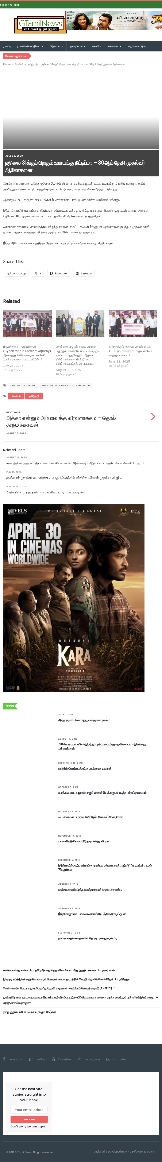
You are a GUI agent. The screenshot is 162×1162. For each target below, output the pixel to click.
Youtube (119, 1059)
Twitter (40, 1059)
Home (7, 64)
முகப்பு (7, 46)
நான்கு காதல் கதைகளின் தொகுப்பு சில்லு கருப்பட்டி (87, 938)
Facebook (14, 1059)
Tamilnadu (83, 385)
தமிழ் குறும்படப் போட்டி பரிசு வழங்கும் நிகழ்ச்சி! (29, 1012)
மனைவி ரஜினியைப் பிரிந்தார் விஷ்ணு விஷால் (83, 841)
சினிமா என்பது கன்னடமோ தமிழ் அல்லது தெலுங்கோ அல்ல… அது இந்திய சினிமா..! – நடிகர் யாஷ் (59, 970)
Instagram (91, 1059)
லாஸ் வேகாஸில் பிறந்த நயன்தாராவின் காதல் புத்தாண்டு (90, 890)
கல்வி (95, 46)
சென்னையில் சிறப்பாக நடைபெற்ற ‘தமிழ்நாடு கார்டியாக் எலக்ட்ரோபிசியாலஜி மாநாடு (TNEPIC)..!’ (59, 988)
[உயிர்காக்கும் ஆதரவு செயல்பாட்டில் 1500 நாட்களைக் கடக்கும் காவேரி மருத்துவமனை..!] (133, 323)
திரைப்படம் (76, 46)
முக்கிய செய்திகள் (29, 46)
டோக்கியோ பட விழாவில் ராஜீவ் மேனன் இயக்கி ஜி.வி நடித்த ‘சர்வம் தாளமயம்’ (102, 793)
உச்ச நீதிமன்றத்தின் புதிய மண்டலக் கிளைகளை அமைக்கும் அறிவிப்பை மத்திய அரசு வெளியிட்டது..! (75, 463)
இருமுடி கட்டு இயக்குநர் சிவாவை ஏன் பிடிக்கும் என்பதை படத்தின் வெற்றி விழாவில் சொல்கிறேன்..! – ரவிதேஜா (66, 979)
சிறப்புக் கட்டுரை (137, 46)
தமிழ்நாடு (33, 64)
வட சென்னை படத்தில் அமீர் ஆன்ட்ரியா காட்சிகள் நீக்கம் (90, 817)
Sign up (29, 1119)
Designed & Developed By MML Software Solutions (124, 1151)
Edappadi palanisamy (56, 385)
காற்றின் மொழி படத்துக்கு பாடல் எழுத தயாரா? (84, 768)
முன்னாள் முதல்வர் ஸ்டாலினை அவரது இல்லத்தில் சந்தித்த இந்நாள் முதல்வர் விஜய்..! (65, 478)
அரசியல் (55, 46)
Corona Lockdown (23, 385)
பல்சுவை (113, 46)
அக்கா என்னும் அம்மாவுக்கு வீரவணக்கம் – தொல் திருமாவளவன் (61, 421)
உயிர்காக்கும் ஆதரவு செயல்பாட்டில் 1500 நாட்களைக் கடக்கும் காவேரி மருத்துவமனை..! (130, 351)
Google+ (64, 1059)
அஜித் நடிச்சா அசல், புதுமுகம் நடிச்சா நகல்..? (84, 720)
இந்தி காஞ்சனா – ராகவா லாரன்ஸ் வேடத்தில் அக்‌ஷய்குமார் (92, 914)
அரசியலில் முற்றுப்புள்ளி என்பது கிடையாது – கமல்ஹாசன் (45, 492)
